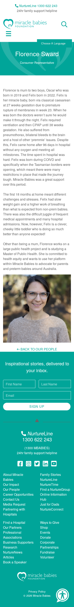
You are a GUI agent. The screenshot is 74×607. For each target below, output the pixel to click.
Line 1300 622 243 (38, 5)
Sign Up (36, 406)
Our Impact (11, 484)
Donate (45, 537)
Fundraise (47, 552)
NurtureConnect (51, 509)
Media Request (14, 504)
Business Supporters (18, 542)
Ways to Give (49, 522)
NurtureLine (48, 479)
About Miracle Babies (13, 477)
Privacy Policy (37, 591)
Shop (44, 527)
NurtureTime (49, 484)
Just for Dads (49, 504)
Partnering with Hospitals (14, 512)
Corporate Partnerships (49, 545)
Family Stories (50, 474)
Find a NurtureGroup (55, 489)
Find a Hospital (14, 522)
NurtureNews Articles (12, 554)
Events (45, 532)
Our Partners (12, 527)
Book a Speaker (15, 562)
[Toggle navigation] (8, 33)
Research (10, 547)
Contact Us (11, 499)
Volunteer (47, 557)
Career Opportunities (18, 494)
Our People (11, 489)
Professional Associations (12, 535)
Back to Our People (38, 349)
